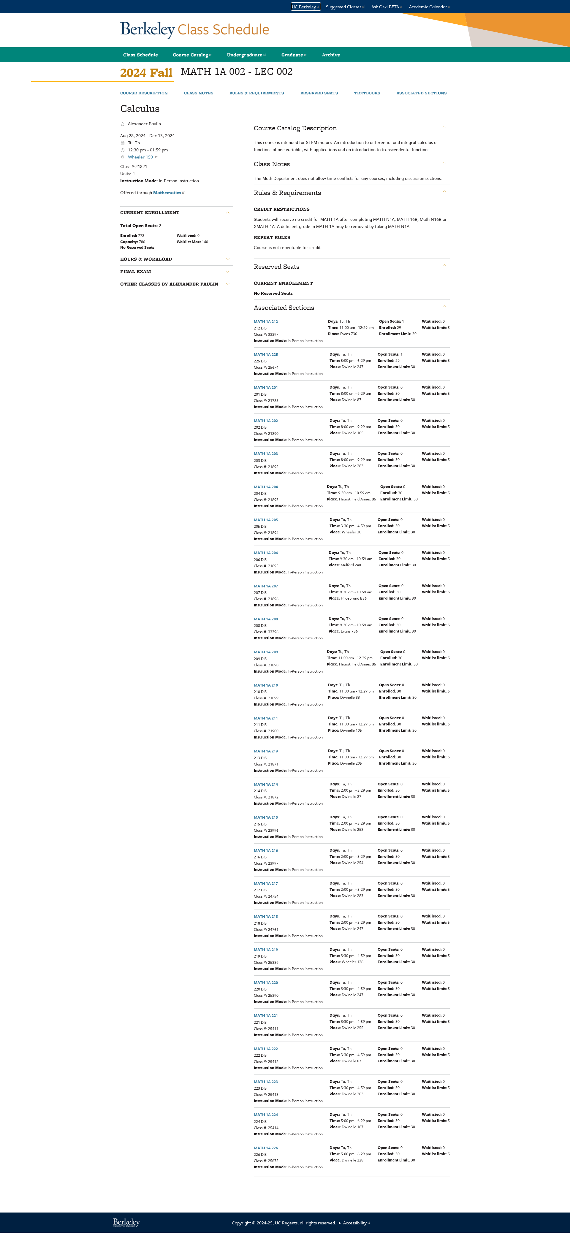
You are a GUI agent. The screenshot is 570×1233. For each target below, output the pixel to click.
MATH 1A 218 (266, 916)
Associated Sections (422, 93)
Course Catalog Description (295, 128)
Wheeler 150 (141, 156)
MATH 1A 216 (266, 850)
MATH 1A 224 (266, 1115)
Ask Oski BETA (385, 6)
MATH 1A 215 (266, 817)
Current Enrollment (149, 212)
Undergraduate (244, 55)
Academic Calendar (428, 6)
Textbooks (367, 93)
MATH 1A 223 (266, 1082)
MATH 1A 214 (266, 784)
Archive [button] (331, 55)
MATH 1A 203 (266, 454)
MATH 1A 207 (266, 586)
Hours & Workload (146, 259)
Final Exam (135, 272)
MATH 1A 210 (266, 685)
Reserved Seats (319, 93)
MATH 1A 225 (266, 354)
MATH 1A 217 (266, 883)
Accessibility (355, 1222)
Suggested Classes (343, 6)
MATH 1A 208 (266, 619)
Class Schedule (140, 55)
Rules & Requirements (256, 93)
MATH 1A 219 (266, 950)
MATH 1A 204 (266, 487)
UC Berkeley (304, 6)
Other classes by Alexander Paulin (169, 284)
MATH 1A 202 (266, 421)
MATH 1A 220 (266, 982)
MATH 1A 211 (266, 718)
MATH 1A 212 (266, 321)
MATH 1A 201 (266, 387)
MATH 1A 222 (266, 1049)
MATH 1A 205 (266, 520)
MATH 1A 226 (266, 1148)
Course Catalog (190, 55)
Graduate (292, 55)
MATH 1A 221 (266, 1015)
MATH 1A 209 (266, 652)
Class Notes (198, 93)
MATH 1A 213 (266, 751)
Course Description (144, 93)
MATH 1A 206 (266, 553)
